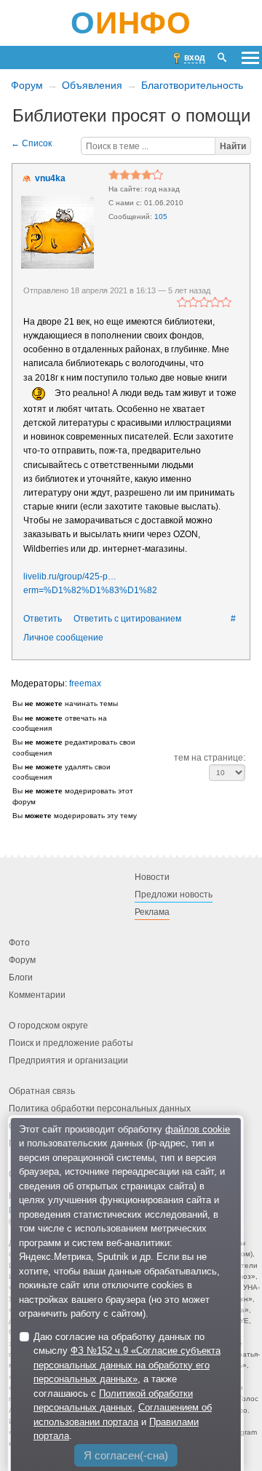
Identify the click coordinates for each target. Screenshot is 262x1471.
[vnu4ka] (57, 232)
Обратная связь (42, 1091)
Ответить (42, 619)
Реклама (152, 912)
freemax (85, 683)
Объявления (92, 85)
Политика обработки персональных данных (100, 1108)
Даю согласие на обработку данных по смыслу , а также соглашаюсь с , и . (127, 1386)
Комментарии (37, 995)
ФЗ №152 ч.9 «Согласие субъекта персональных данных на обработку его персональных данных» (127, 1364)
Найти (233, 146)
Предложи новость (174, 894)
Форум (27, 85)
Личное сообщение (63, 638)
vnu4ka (50, 178)
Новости (152, 877)
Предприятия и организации (68, 1060)
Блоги (21, 977)
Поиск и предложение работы (71, 1043)
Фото (19, 942)
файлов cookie (197, 1129)
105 (160, 217)
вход (194, 57)
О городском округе (48, 1025)
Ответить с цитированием (127, 619)
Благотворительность (192, 85)
